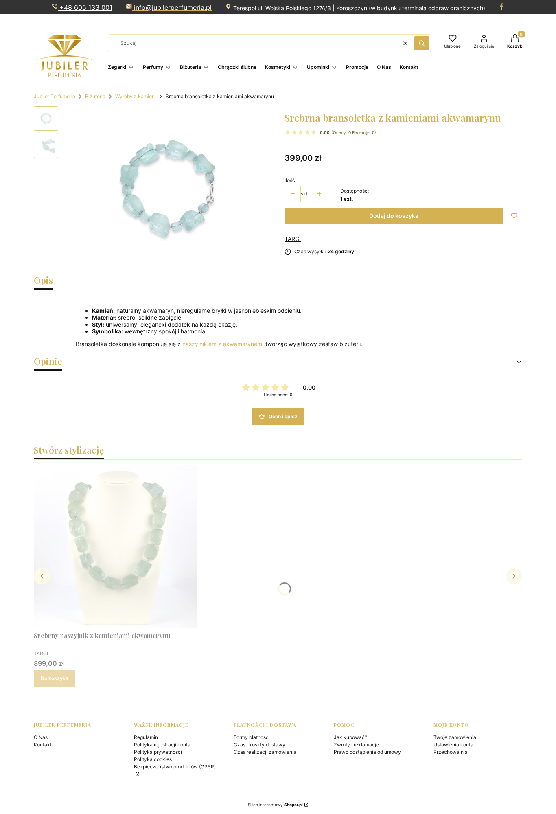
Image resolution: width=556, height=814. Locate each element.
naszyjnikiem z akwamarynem (222, 343)
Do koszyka (54, 678)
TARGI (293, 238)
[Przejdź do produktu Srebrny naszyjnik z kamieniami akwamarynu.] (115, 546)
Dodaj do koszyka (393, 215)
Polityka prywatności (158, 752)
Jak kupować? (350, 737)
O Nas (41, 737)
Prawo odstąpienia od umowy (367, 752)
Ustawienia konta (453, 745)
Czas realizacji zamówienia (265, 752)
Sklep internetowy (275, 804)
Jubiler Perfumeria (54, 96)
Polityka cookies (153, 759)
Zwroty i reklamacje (356, 745)
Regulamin (146, 737)
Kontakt (43, 745)
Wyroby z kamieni (135, 96)
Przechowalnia (450, 752)
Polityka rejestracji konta (162, 745)
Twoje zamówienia (454, 737)
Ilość (290, 180)
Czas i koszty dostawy (259, 745)
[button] (421, 43)
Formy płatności (252, 737)
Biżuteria (95, 96)
